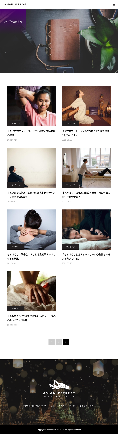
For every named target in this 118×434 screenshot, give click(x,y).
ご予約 (72, 406)
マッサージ (16, 123)
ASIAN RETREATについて (34, 406)
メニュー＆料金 (58, 406)
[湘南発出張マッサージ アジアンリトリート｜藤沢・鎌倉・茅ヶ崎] (59, 388)
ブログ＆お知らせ (87, 406)
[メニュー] (113, 4)
